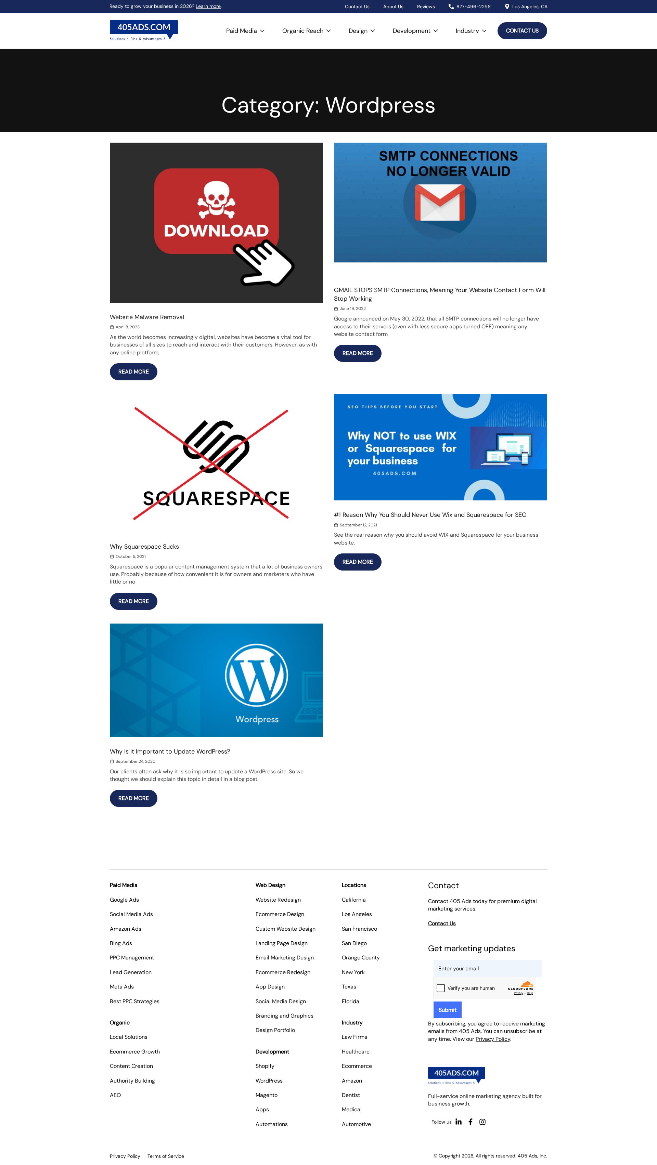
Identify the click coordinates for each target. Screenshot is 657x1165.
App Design (270, 986)
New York (353, 972)
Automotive (356, 1124)
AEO (115, 1095)
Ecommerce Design (280, 914)
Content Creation (131, 1066)
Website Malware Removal (147, 317)
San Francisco (359, 928)
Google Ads (124, 899)
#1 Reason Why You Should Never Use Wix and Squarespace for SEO (430, 515)
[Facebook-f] (470, 1121)
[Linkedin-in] (458, 1121)
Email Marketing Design (285, 957)
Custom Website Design (285, 928)
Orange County (361, 957)
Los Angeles (357, 914)
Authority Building (132, 1080)
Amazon (352, 1080)
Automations (272, 1124)
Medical (352, 1109)
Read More (137, 369)
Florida (350, 1001)
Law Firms (354, 1036)
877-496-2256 (473, 6)
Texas (349, 986)
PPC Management (132, 957)
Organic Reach (308, 28)
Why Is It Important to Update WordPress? (170, 751)
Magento (267, 1095)
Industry (473, 28)
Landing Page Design (282, 943)
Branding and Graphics (284, 1015)
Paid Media (247, 28)
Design (364, 28)
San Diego (354, 943)
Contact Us (357, 6)
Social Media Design (281, 1001)
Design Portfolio (275, 1030)
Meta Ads (122, 986)
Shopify (265, 1066)
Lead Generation (131, 972)
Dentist (351, 1095)
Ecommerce (357, 1066)
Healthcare (356, 1051)
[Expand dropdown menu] (262, 31)
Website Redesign (278, 899)
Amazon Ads (125, 928)
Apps (262, 1109)
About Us (393, 6)
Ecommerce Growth (135, 1051)
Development (417, 28)
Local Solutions (128, 1036)
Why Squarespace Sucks (144, 546)
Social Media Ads (131, 914)
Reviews (426, 6)
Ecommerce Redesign (283, 972)
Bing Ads (121, 943)
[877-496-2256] (451, 6)
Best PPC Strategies (134, 1001)
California (354, 899)
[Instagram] (482, 1121)
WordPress (269, 1080)
